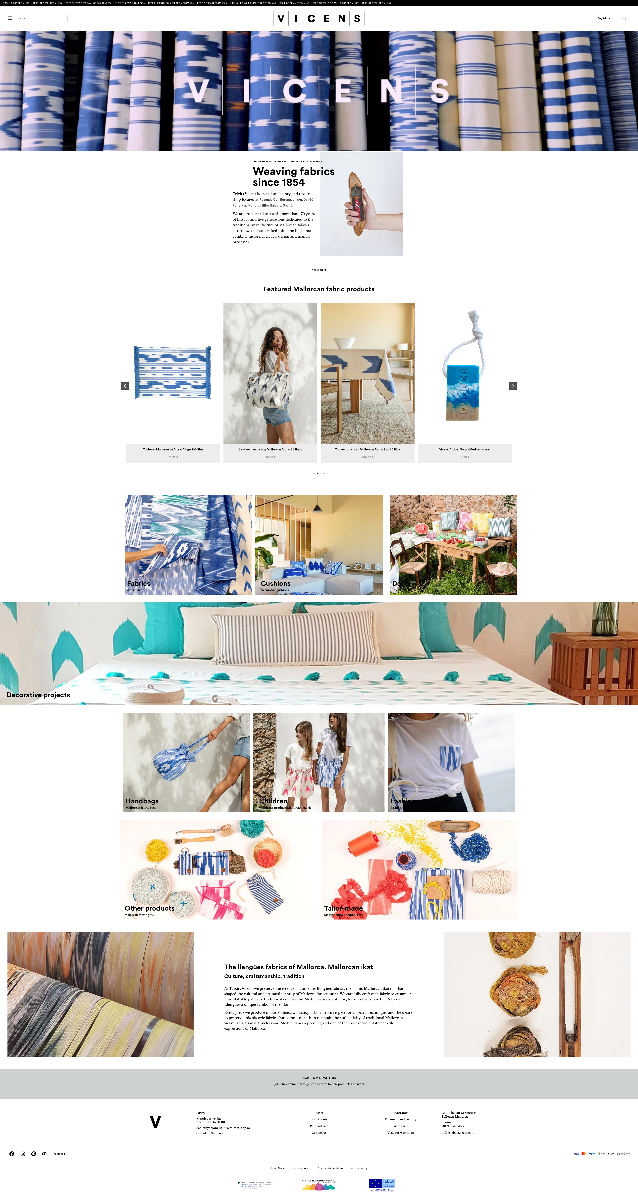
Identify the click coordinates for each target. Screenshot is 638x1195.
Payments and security (400, 1119)
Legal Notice (278, 1168)
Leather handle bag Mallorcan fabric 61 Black (464, 449)
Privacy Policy (301, 1168)
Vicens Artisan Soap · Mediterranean (270, 449)
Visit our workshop (400, 1132)
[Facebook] (11, 1153)
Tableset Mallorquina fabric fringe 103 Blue (367, 449)
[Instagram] (22, 1153)
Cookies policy (358, 1168)
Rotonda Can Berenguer (459, 1112)
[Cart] (624, 18)
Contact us (319, 1132)
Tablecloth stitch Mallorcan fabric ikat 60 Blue (173, 449)
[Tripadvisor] (44, 1153)
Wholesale (400, 1126)
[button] (125, 386)
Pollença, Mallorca (455, 1116)
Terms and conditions (330, 1168)
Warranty (401, 1112)
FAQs (319, 1112)
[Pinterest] (33, 1153)
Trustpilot (58, 1153)
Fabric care (319, 1119)
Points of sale (319, 1126)
